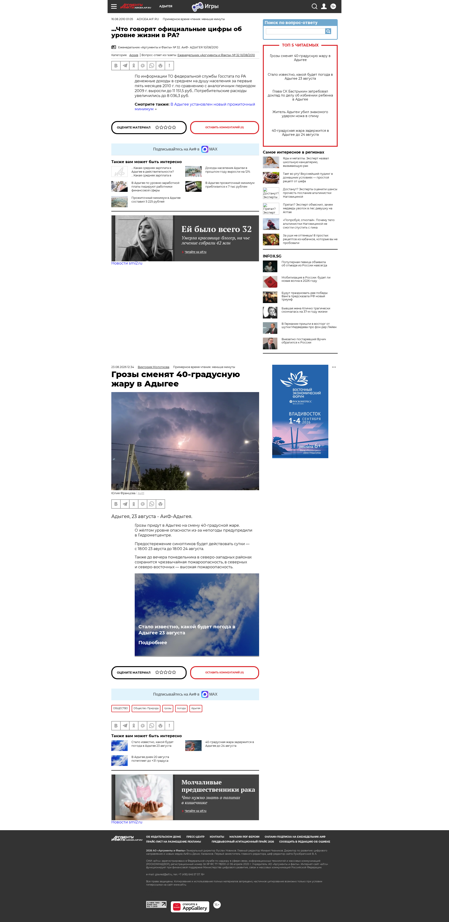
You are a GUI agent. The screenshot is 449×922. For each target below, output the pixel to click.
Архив (133, 55)
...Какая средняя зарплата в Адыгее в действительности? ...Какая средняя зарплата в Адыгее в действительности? (142, 173)
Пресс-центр (195, 836)
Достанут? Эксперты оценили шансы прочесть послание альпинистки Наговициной (310, 192)
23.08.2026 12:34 (122, 367)
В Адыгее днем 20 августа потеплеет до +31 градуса (150, 758)
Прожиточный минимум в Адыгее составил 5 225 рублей (156, 199)
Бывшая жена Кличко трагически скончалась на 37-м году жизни (306, 310)
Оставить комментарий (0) (224, 127)
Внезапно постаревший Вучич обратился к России (304, 341)
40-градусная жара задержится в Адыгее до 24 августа (300, 133)
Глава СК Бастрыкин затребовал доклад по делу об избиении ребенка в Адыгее (300, 95)
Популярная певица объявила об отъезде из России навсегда (304, 264)
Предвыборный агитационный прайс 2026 (243, 841)
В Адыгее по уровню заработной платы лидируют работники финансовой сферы (155, 186)
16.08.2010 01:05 (122, 19)
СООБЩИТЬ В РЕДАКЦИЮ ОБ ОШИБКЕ (304, 841)
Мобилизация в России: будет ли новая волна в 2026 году (306, 279)
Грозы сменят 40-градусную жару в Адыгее (300, 58)
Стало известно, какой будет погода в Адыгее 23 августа (300, 77)
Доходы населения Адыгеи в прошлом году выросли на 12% (227, 169)
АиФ (141, 493)
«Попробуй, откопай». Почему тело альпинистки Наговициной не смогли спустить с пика (309, 223)
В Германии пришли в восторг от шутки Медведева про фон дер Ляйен (309, 325)
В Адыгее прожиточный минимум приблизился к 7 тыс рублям (229, 184)
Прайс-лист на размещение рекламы (173, 841)
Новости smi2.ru (126, 263)
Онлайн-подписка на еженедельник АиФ (295, 836)
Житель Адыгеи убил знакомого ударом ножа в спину (300, 114)
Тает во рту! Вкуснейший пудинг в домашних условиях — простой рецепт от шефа (308, 177)
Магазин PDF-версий (244, 836)
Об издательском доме (163, 836)
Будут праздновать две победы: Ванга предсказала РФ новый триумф (305, 296)
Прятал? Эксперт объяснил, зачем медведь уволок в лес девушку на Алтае (308, 208)
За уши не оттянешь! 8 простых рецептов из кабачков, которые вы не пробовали (310, 239)
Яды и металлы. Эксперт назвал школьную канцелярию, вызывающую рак (306, 162)
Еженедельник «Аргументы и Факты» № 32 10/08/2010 (216, 55)
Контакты (217, 836)
